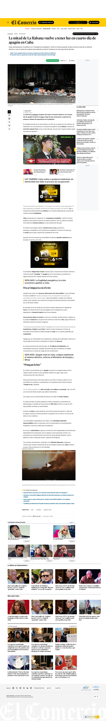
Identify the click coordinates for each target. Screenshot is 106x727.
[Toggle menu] (8, 22)
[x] (17, 687)
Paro (58, 28)
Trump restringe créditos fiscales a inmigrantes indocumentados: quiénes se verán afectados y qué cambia (65, 645)
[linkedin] (27, 687)
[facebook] (13, 687)
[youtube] (24, 687)
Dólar (78, 28)
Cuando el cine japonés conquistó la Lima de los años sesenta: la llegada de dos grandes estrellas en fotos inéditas (86, 141)
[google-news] (31, 687)
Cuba (32, 509)
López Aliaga (63, 28)
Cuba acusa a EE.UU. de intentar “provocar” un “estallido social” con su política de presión (65, 586)
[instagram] (20, 687)
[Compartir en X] (9, 122)
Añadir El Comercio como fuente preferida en (85, 33)
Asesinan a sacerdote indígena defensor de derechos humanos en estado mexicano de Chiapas (48, 496)
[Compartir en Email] (9, 125)
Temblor (54, 28)
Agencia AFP (28, 110)
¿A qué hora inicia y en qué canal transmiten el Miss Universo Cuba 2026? (18, 617)
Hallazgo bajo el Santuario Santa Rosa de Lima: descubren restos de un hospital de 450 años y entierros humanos (86, 113)
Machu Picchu (71, 28)
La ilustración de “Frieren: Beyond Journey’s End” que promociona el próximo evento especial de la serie (18, 672)
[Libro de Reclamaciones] (96, 687)
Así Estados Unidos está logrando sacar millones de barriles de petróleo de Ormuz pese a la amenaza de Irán (86, 122)
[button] (49, 465)
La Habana (38, 509)
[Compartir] (9, 111)
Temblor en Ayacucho (36, 28)
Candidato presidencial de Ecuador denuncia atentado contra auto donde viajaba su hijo (48, 503)
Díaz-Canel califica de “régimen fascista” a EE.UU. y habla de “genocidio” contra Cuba (17, 586)
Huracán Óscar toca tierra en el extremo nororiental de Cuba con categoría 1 (45, 492)
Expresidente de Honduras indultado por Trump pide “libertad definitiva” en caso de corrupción (42, 586)
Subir (95, 695)
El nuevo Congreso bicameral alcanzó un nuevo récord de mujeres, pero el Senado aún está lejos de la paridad (86, 159)
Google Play (58, 686)
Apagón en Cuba (47, 509)
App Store (49, 686)
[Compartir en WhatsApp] (9, 115)
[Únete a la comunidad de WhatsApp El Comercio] (52, 60)
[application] (48, 465)
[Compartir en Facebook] (9, 118)
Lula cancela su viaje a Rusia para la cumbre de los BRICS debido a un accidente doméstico (46, 500)
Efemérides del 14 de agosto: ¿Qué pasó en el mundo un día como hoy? (89, 617)
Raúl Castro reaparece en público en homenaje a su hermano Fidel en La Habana (90, 586)
